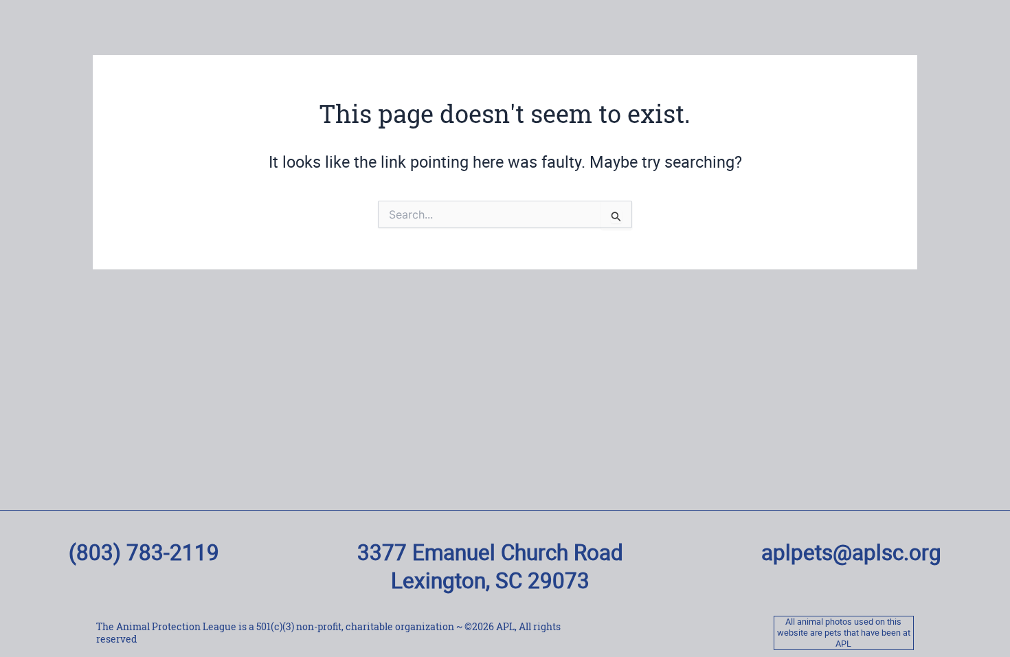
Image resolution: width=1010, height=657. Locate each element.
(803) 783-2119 (144, 551)
